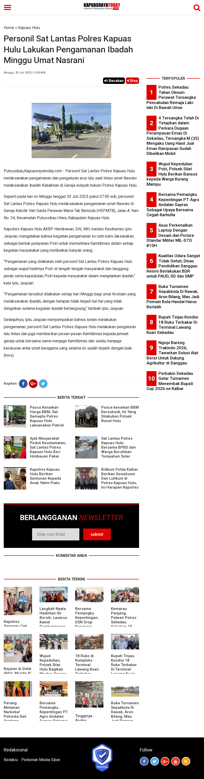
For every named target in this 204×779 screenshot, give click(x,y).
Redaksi (11, 759)
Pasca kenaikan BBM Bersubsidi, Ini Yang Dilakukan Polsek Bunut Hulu (120, 414)
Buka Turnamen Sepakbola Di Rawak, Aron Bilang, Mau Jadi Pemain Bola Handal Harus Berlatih (125, 716)
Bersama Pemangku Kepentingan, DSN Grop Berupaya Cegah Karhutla (88, 619)
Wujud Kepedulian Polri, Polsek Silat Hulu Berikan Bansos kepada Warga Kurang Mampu (172, 174)
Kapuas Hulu (29, 27)
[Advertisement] (173, 49)
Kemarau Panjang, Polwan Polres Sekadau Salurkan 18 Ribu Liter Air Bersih (123, 622)
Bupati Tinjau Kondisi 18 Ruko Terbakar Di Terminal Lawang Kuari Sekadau (124, 667)
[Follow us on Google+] (165, 761)
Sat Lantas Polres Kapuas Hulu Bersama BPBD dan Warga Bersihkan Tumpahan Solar (118, 447)
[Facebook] (23, 383)
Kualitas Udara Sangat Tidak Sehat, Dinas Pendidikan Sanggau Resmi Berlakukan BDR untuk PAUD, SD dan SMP (173, 266)
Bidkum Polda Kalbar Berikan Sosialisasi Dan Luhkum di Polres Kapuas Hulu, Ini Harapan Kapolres (120, 478)
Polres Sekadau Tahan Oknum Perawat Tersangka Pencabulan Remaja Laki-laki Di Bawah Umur (171, 97)
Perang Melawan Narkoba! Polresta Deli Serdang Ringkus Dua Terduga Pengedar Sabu (17, 719)
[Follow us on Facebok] (144, 761)
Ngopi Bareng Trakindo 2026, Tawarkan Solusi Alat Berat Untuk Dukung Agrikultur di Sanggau (172, 352)
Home (9, 27)
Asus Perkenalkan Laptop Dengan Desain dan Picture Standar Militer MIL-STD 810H (170, 235)
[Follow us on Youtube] (175, 761)
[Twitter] (43, 383)
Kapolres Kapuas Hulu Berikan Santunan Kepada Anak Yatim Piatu (45, 476)
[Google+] (33, 383)
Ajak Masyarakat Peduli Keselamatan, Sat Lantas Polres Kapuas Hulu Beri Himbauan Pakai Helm (35, 449)
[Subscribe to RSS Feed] (186, 761)
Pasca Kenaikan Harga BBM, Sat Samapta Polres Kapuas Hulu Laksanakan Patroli (47, 416)
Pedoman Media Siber (40, 759)
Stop (133, 80)
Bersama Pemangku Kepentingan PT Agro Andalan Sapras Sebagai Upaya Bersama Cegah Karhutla (54, 716)
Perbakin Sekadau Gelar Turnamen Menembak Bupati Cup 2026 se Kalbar (170, 381)
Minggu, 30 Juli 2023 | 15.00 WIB (25, 72)
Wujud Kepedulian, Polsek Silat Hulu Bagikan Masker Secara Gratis (53, 667)
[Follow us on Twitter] (154, 761)
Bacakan (116, 80)
